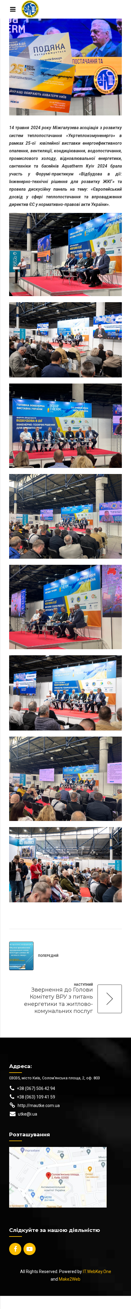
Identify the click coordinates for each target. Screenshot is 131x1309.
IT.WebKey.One (97, 1271)
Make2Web (69, 1279)
